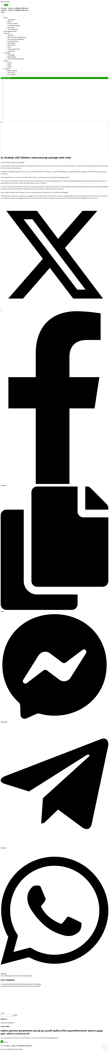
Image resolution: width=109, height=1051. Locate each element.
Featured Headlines (22, 976)
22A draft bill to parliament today (14, 109)
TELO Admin (20, 163)
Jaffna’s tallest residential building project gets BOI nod (20, 101)
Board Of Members (13, 41)
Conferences (11, 51)
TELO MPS (10, 35)
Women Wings (11, 57)
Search (3, 1013)
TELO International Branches (15, 59)
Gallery (6, 61)
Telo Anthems (11, 43)
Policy (9, 47)
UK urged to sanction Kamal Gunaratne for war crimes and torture (20, 986)
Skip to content (5, 2)
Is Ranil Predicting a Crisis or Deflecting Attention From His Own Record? (25, 99)
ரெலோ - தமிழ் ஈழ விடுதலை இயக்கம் (18, 1046)
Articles (9, 22)
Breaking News (11, 976)
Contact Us (7, 69)
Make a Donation (12, 71)
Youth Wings (11, 55)
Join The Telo (11, 73)
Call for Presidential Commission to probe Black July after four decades (25, 81)
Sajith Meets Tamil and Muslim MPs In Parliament (18, 103)
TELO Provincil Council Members (16, 37)
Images (9, 67)
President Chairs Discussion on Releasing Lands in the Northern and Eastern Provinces (29, 93)
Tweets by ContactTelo (7, 1023)
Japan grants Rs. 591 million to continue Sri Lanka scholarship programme (26, 111)
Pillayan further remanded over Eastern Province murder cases (23, 115)
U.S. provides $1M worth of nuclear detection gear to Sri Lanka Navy (21, 984)
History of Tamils (12, 24)
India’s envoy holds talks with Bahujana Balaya (17, 119)
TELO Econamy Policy (13, 49)
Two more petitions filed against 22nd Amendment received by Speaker (25, 91)
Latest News (11, 20)
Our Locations (11, 75)
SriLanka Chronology (13, 26)
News (5, 18)
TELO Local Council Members (15, 39)
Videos (9, 63)
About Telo (7, 33)
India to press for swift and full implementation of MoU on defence (24, 87)
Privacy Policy (18, 1049)
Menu (2, 12)
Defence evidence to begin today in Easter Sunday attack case (22, 117)
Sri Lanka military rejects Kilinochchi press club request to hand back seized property (29, 89)
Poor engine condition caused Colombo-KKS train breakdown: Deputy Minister (27, 95)
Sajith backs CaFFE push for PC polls (14, 85)
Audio (9, 65)
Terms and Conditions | (7, 1049)
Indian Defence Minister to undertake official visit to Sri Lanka (22, 113)
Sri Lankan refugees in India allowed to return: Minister (20, 107)
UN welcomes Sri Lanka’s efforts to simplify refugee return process (24, 83)
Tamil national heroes (10, 31)
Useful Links (11, 28)
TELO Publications (12, 29)
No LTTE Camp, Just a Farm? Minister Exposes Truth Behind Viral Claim (24, 97)
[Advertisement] (52, 1000)
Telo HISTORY (11, 45)
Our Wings (7, 53)
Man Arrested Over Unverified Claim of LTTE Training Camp (21, 105)
